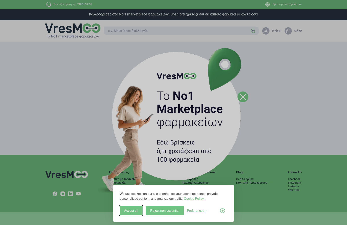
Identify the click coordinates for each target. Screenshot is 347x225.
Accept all (131, 210)
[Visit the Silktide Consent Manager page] (222, 210)
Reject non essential (164, 210)
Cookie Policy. (194, 198)
